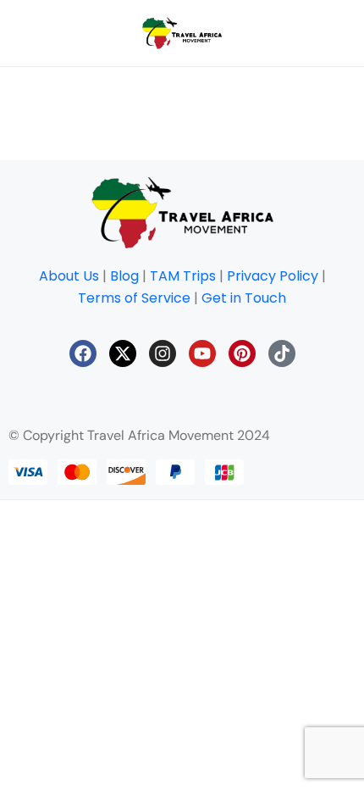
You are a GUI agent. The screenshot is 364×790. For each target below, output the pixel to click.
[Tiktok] (281, 353)
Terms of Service (134, 298)
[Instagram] (162, 353)
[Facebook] (83, 353)
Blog (124, 276)
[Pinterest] (242, 353)
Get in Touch (243, 298)
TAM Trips (183, 276)
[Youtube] (202, 353)
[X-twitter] (122, 353)
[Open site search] (312, 33)
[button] (237, 33)
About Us (69, 276)
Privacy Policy (272, 276)
